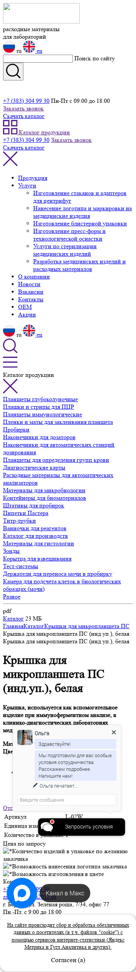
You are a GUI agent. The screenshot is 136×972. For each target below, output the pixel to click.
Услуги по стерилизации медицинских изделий (65, 250)
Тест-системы (20, 566)
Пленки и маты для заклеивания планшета (58, 421)
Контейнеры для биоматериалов (44, 497)
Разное (11, 596)
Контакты (30, 299)
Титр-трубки (19, 520)
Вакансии (30, 291)
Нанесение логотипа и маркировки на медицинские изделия (82, 212)
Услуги (27, 185)
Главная (13, 626)
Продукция (32, 177)
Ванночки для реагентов (34, 528)
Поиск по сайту (94, 58)
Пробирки (16, 429)
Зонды (11, 551)
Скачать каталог (24, 116)
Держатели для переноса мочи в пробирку (57, 573)
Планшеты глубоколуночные (40, 399)
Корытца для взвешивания (37, 558)
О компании (34, 276)
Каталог (13, 618)
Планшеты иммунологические (42, 414)
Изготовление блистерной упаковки (80, 223)
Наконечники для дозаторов (39, 437)
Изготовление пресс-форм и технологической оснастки (69, 234)
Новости (29, 284)
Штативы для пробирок (33, 505)
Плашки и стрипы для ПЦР (38, 406)
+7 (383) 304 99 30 (26, 100)
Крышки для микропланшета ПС (87, 626)
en (38, 50)
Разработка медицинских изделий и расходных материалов (79, 265)
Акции (27, 314)
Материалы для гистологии (38, 543)
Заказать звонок (23, 108)
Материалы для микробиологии (44, 490)
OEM (25, 306)
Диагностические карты (34, 467)
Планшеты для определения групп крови (56, 459)
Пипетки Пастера (25, 513)
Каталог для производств (35, 535)
